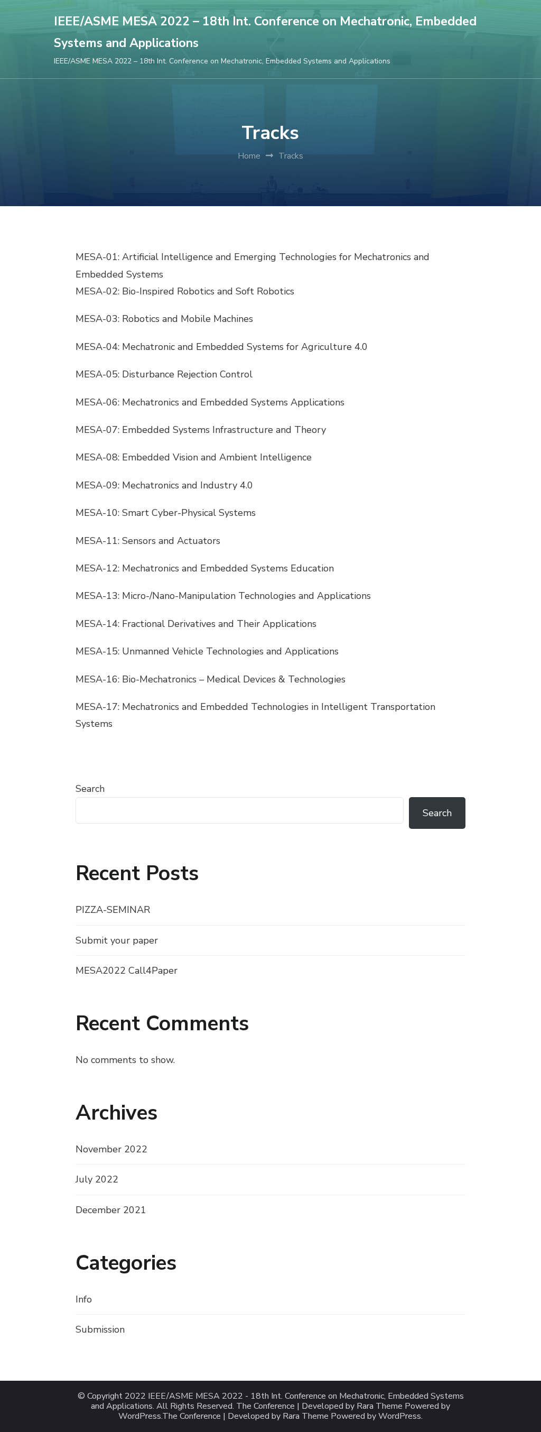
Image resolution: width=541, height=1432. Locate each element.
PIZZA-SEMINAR (113, 909)
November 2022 (111, 1149)
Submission (100, 1329)
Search (90, 788)
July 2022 (97, 1179)
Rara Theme (306, 1416)
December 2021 (111, 1210)
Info (84, 1299)
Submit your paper (117, 940)
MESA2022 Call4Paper (127, 970)
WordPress (399, 1416)
